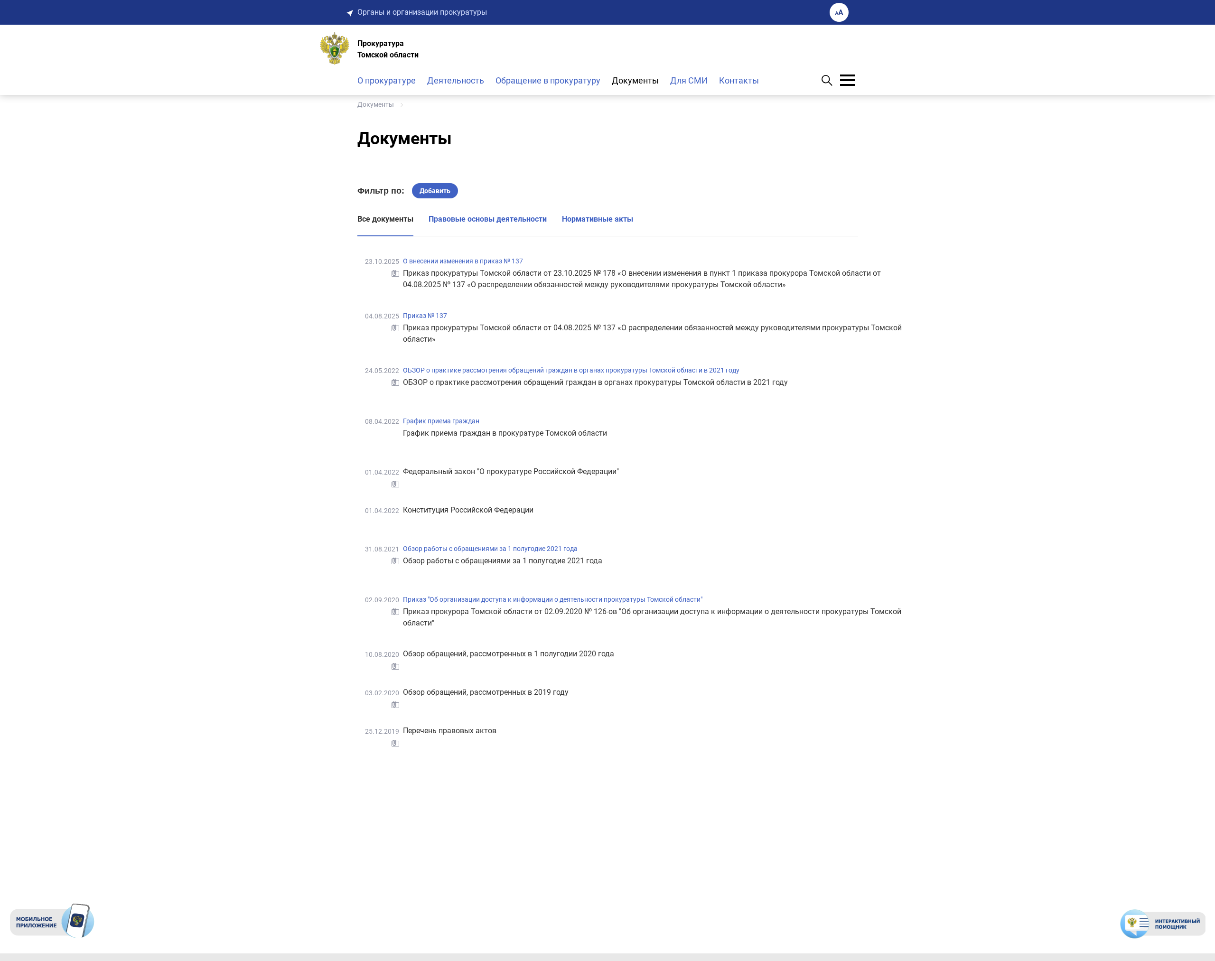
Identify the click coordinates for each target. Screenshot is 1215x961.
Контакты (739, 80)
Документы (635, 80)
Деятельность (455, 80)
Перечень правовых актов (449, 730)
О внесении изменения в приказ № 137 (463, 261)
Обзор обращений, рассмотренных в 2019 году (486, 692)
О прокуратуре (386, 80)
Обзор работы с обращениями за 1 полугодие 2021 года (490, 548)
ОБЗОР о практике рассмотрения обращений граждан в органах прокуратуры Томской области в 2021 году (571, 370)
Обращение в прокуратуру (547, 80)
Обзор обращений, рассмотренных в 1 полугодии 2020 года (508, 653)
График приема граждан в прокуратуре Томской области (505, 433)
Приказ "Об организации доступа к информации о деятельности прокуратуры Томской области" (552, 599)
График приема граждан (441, 421)
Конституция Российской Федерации (468, 509)
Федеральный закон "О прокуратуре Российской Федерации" (511, 471)
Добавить (435, 191)
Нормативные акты (597, 219)
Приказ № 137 (425, 315)
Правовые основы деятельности (488, 219)
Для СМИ (689, 80)
